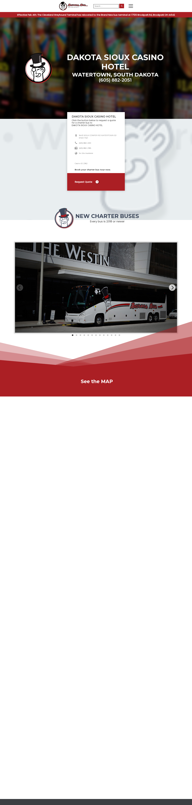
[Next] (172, 287)
